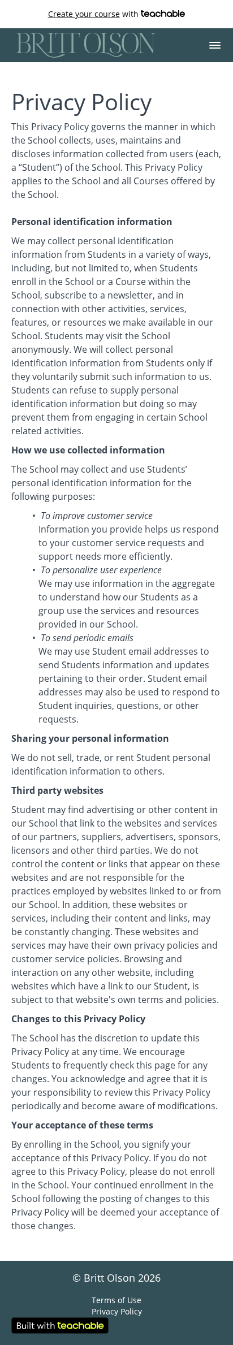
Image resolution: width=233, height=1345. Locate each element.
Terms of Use (116, 1300)
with (94, 13)
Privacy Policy (117, 1311)
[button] (215, 45)
